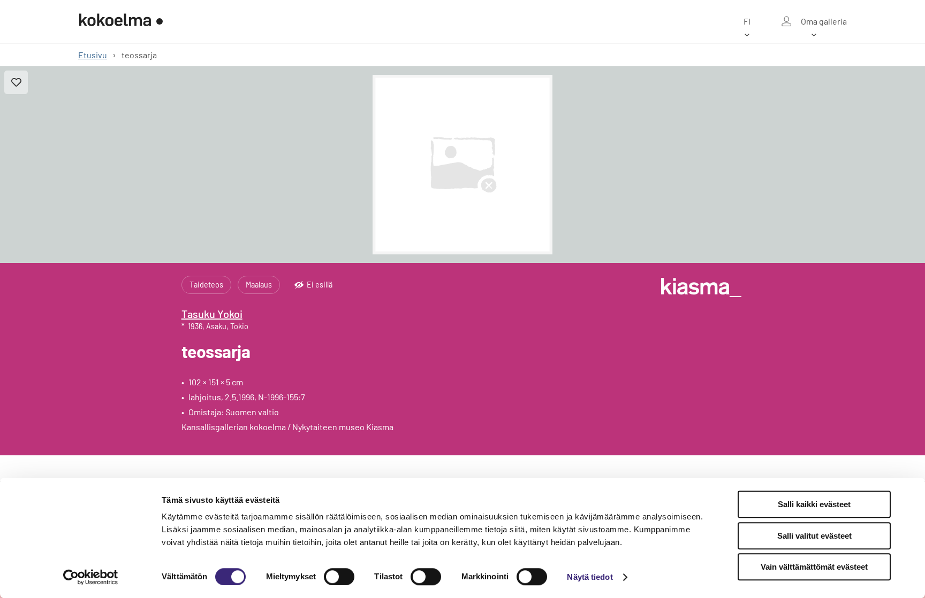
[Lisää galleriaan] (16, 82)
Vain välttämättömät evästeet (814, 566)
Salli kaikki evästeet (814, 504)
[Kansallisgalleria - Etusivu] (121, 21)
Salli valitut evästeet (814, 535)
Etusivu (92, 55)
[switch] (339, 576)
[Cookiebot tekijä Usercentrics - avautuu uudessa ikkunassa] (91, 577)
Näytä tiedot (589, 576)
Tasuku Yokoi (211, 313)
